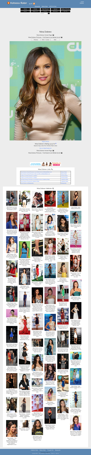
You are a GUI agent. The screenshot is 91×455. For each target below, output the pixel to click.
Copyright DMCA (35, 453)
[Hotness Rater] (17, 4)
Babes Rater (45, 6)
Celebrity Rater (64, 179)
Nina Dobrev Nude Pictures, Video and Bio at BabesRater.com (35, 173)
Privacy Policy (47, 453)
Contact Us (53, 453)
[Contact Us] (30, 3)
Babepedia (37, 6)
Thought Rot (50, 450)
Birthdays (55, 11)
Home (25, 9)
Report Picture (45, 141)
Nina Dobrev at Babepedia (27, 183)
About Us (57, 453)
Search (25, 11)
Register (82, 3)
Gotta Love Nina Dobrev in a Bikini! (29, 175)
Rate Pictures (45, 9)
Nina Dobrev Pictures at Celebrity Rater (30, 181)
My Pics (65, 11)
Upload (55, 9)
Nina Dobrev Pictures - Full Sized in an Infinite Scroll (44, 37)
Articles (35, 9)
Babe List (35, 11)
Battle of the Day (65, 9)
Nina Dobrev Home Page (44, 35)
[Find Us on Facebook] (31, 3)
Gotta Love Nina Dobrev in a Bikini (29, 177)
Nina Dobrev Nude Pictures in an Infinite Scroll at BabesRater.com (36, 172)
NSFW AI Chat (52, 6)
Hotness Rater (64, 175)
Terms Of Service (42, 453)
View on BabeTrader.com (45, 148)
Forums (45, 11)
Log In (82, 1)
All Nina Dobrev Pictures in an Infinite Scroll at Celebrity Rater (35, 179)
